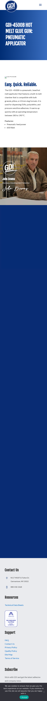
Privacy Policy (11, 647)
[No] (44, 692)
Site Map (9, 654)
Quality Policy (11, 651)
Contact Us (10, 644)
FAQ (7, 640)
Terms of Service (12, 658)
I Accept (24, 697)
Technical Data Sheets (14, 605)
